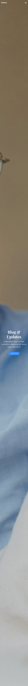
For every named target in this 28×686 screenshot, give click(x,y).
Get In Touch (14, 353)
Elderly (4, 3)
